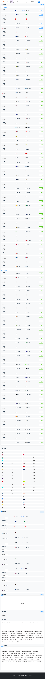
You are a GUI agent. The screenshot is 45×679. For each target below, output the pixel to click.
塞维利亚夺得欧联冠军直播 (15, 655)
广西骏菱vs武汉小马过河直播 (13, 639)
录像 (23, 2)
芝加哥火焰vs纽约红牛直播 (38, 635)
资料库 (27, 2)
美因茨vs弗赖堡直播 (12, 637)
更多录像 (42, 611)
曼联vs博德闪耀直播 (32, 633)
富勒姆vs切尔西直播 (35, 651)
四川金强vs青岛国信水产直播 (15, 622)
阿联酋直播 (26, 637)
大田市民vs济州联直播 (19, 631)
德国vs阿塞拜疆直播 (30, 635)
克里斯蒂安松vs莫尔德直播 (38, 631)
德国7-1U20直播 (4, 631)
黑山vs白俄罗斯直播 (5, 637)
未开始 (42, 36)
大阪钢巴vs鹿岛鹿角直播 (39, 655)
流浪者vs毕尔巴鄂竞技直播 (15, 641)
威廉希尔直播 (11, 657)
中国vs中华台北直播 (5, 639)
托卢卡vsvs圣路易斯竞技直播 (19, 657)
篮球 (17, 2)
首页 (11, 2)
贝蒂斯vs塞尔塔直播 (28, 622)
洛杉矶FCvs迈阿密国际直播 (6, 641)
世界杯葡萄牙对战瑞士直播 (6, 622)
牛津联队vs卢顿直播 (11, 651)
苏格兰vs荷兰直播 (4, 651)
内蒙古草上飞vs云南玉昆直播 (23, 659)
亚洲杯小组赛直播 (38, 661)
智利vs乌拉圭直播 (24, 653)
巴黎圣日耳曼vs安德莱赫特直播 (28, 631)
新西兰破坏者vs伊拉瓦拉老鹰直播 (26, 651)
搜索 (39, 1)
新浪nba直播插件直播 (32, 653)
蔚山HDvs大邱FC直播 (14, 659)
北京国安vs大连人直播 (17, 653)
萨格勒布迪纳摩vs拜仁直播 (6, 655)
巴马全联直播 (22, 655)
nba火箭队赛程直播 (31, 659)
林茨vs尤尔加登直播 (5, 657)
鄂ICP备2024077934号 (29, 675)
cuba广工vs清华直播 (38, 657)
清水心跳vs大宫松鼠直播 (39, 637)
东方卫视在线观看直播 (12, 635)
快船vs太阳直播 (39, 633)
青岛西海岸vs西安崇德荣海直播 (6, 661)
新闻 (20, 2)
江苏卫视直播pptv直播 (12, 633)
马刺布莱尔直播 (21, 639)
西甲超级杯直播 (38, 659)
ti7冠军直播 (11, 653)
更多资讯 (42, 594)
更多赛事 (42, 4)
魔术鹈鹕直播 (18, 651)
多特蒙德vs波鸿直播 (5, 635)
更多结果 (42, 511)
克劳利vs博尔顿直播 (5, 653)
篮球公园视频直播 (19, 633)
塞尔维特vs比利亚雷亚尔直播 (30, 655)
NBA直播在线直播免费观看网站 (29, 657)
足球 (14, 2)
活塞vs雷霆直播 (24, 661)
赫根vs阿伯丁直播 (31, 637)
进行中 (42, 10)
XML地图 (24, 673)
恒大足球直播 (25, 633)
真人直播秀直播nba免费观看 (29, 639)
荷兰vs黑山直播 (37, 639)
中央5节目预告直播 (4, 633)
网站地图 (21, 673)
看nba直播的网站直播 (11, 631)
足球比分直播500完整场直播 (21, 635)
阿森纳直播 (22, 622)
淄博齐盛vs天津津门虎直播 (6, 659)
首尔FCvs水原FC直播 (20, 637)
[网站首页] (6, 2)
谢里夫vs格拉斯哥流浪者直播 (17, 661)
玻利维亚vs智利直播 (31, 661)
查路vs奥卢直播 (35, 622)
